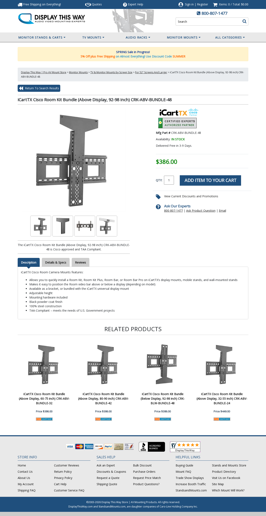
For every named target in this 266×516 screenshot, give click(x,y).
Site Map (218, 484)
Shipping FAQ (27, 490)
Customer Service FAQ (69, 490)
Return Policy (63, 472)
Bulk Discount (142, 465)
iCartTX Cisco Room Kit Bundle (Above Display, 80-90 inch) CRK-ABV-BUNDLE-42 (103, 398)
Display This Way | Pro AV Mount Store (43, 72)
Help (135, 4)
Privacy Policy (63, 478)
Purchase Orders (144, 472)
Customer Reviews (66, 465)
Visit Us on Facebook (226, 478)
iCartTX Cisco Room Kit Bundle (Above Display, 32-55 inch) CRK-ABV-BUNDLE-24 (222, 398)
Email (222, 211)
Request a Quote (108, 478)
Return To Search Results (41, 88)
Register (202, 4)
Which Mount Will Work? (228, 490)
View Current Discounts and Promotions (191, 196)
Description (28, 262)
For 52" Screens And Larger (151, 72)
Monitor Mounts (182, 37)
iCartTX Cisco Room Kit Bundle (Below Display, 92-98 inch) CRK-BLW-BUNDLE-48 (163, 398)
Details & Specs (55, 262)
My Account (26, 484)
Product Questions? (146, 484)
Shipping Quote (107, 484)
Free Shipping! (41, 4)
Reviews (80, 262)
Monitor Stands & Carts (40, 37)
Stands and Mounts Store (229, 465)
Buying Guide (184, 465)
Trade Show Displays (190, 478)
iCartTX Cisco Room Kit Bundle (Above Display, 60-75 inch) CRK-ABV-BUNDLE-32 (44, 398)
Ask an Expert (106, 465)
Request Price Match (147, 478)
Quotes (96, 4)
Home (22, 465)
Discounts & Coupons (111, 472)
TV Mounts (91, 37)
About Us (24, 478)
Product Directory (224, 472)
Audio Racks (136, 37)
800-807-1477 (214, 13)
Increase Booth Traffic (191, 484)
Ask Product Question (201, 211)
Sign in (189, 4)
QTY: (159, 180)
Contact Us (25, 472)
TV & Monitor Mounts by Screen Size (111, 72)
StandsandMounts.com (191, 490)
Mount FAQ (183, 472)
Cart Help (60, 484)
